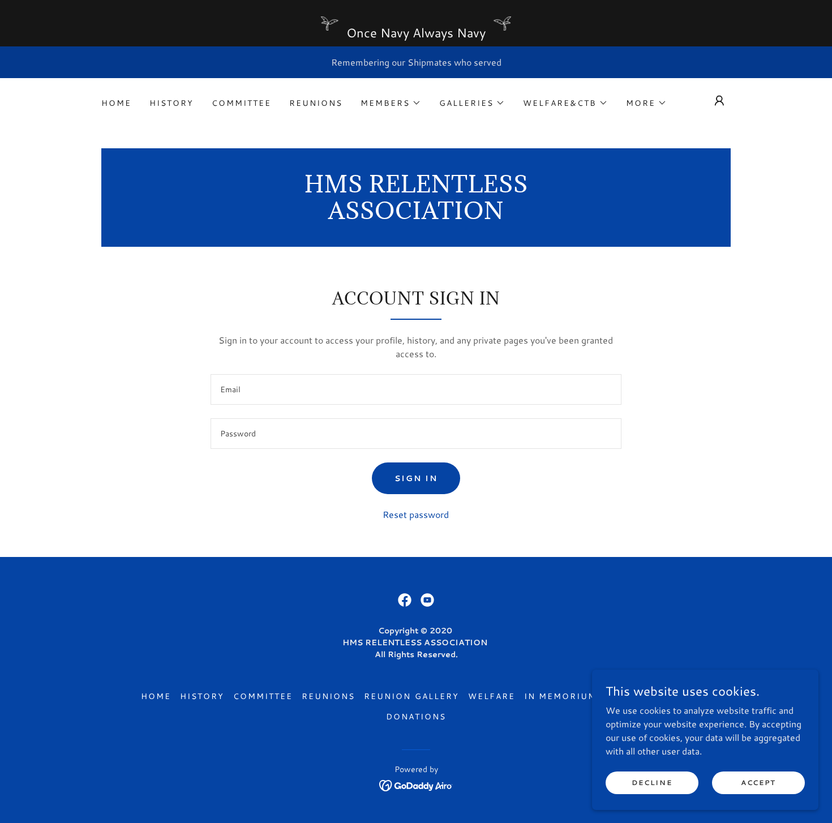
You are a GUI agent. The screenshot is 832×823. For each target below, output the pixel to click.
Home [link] (116, 103)
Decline (652, 782)
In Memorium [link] (560, 696)
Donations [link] (416, 716)
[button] (391, 103)
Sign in (416, 478)
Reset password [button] (416, 514)
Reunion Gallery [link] (411, 696)
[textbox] (416, 389)
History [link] (171, 103)
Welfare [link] (491, 696)
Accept (758, 782)
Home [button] (156, 696)
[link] (416, 215)
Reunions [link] (315, 103)
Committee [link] (241, 103)
